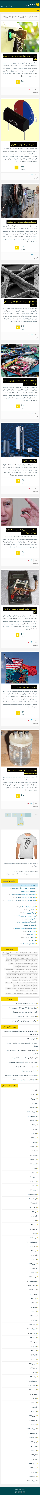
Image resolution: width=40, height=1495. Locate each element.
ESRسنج (16, 985)
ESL (6, 983)
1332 (21, 953)
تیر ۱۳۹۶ (34, 1372)
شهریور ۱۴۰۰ (33, 1176)
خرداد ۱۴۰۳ (33, 1155)
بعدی (20, 823)
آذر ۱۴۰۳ (34, 1129)
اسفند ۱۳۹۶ (33, 1337)
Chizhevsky (33, 966)
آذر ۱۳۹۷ (34, 1302)
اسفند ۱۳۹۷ (33, 1289)
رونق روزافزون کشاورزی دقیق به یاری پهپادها (23, 1007)
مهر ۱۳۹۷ (34, 1311)
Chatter (11, 964)
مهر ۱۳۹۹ (34, 1224)
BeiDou (9, 958)
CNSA (16, 966)
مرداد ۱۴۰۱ (33, 1159)
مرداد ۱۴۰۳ (33, 1146)
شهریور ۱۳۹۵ (33, 1415)
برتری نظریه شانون (30, 461)
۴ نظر (35, 720)
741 (32, 955)
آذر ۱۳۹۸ (34, 1255)
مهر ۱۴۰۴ (34, 1094)
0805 (30, 953)
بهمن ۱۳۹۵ (33, 1394)
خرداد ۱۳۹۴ (33, 1476)
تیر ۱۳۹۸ (34, 1272)
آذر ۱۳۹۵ (34, 1402)
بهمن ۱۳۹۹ (33, 1207)
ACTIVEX (10, 955)
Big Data (34, 961)
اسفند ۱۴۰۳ (33, 1120)
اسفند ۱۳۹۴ (33, 1437)
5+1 (4, 953)
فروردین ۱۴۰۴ (32, 1116)
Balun (22, 958)
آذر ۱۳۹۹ (34, 1216)
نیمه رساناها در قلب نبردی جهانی (24, 687)
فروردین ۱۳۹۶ (32, 1385)
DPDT (18, 972)
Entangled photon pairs (20, 977)
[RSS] (16, 1492)
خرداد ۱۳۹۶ (33, 1376)
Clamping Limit (23, 966)
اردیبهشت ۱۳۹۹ (32, 1242)
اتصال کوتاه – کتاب (31, 1038)
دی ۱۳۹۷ (34, 1298)
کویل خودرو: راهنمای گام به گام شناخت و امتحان (22, 1062)
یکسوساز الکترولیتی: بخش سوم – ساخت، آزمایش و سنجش (22, 771)
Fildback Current (11, 988)
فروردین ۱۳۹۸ (32, 1285)
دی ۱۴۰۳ (34, 1124)
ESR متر (23, 985)
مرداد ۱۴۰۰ (33, 1181)
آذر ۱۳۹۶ (34, 1350)
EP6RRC (34, 980)
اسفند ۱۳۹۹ (33, 1203)
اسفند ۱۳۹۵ (33, 1389)
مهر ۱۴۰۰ (34, 1172)
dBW (31, 972)
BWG (7, 961)
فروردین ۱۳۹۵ (32, 1433)
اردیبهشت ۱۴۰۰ (32, 1194)
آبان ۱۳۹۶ (34, 1355)
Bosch (13, 961)
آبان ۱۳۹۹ (34, 1220)
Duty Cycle (28, 974)
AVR (32, 958)
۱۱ (20, 819)
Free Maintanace (18, 994)
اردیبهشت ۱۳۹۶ (32, 1381)
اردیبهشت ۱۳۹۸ (32, 1281)
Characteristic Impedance (23, 964)
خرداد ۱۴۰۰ (33, 1190)
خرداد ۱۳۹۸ (33, 1276)
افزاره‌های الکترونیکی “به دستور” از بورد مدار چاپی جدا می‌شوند (20, 381)
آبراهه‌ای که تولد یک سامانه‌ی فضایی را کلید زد (23, 1057)
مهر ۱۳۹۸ (34, 1259)
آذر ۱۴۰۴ (34, 1090)
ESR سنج (30, 985)
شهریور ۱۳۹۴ (33, 1463)
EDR (21, 974)
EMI (36, 977)
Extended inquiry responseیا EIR (27, 988)
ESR (35, 985)
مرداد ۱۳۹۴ (33, 1467)
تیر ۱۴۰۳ (34, 1150)
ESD (11, 983)
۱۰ (8, 815)
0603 (35, 953)
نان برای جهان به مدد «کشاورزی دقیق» (25, 1003)
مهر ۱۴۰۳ (34, 1137)
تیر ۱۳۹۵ (34, 1424)
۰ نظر (36, 89)
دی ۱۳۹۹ (34, 1211)
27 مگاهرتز (10, 953)
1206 (25, 953)
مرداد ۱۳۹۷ (33, 1315)
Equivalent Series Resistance (28, 983)
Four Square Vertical (31, 994)
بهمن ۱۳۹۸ (33, 1246)
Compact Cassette (31, 969)
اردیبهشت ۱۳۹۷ (32, 1328)
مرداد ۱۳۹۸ (33, 1268)
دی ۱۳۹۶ (34, 1346)
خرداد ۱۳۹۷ (33, 1324)
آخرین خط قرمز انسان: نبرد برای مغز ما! (25, 1012)
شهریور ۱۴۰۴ (33, 1098)
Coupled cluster (9, 969)
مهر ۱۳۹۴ (34, 1459)
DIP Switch (25, 972)
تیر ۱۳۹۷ (34, 1320)
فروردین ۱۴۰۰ (33, 1198)
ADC (4, 955)
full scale (8, 994)
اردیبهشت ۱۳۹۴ (32, 1480)
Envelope (9, 977)
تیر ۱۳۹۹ (34, 1233)
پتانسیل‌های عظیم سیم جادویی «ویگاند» (22, 222)
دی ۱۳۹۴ (34, 1446)
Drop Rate (11, 972)
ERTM (16, 983)
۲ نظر (35, 560)
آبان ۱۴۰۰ (34, 1168)
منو (38, 10)
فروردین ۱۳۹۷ (32, 1333)
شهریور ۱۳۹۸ (33, 1263)
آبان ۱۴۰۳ (34, 1133)
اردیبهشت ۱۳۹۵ (32, 1428)
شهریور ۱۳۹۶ (33, 1363)
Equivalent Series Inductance (21, 980)
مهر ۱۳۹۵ (34, 1411)
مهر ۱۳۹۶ (34, 1359)
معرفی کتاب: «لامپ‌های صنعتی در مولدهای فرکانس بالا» (20, 1075)
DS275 (35, 974)
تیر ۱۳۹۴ (34, 1472)
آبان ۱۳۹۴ (34, 1454)
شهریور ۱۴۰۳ (33, 1142)
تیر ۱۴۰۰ (34, 1185)
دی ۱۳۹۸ (34, 1250)
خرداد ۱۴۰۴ (33, 1107)
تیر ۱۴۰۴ (34, 1103)
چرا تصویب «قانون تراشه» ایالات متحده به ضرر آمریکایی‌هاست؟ (21, 531)
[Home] (19, 1492)
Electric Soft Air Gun (13, 974)
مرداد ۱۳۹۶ (33, 1368)
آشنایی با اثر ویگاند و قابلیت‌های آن (24, 144)
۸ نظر (35, 642)
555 (36, 955)
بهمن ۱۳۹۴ (33, 1441)
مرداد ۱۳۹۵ (33, 1420)
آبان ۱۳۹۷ (34, 1307)
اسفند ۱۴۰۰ (33, 1163)
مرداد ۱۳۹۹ (33, 1229)
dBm (35, 972)
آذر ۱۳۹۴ (34, 1450)
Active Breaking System (22, 955)
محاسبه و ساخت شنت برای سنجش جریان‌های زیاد (20, 610)
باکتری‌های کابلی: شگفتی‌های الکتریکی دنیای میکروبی (20, 302)
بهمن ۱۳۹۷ (33, 1294)
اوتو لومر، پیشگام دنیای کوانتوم (27, 1016)
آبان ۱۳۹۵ (34, 1407)
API (36, 958)
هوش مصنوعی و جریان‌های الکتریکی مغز (25, 1020)
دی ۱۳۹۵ (34, 1398)
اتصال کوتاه (29, 4)
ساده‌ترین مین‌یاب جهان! (29, 1070)
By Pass (34, 964)
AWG (27, 958)
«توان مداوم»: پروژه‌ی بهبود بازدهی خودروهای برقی (20, 57)
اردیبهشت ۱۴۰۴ (32, 1111)
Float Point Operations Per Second (26, 991)
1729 (16, 953)
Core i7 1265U (20, 969)
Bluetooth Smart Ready (23, 961)
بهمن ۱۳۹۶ (33, 1342)
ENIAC (31, 977)
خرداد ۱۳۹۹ (33, 1237)
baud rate (16, 958)
